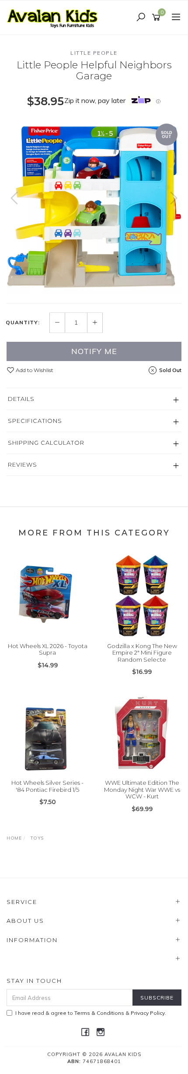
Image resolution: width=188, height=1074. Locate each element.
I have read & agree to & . (90, 1013)
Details (21, 398)
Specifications (35, 420)
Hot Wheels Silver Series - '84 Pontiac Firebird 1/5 (47, 786)
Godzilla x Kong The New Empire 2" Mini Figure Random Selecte (142, 652)
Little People (94, 53)
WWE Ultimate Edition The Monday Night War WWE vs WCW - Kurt (142, 789)
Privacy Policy (148, 1013)
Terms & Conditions (99, 1013)
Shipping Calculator (46, 442)
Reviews (22, 464)
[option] (94, 206)
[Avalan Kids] (55, 17)
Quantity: (23, 322)
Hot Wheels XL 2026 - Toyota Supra (47, 649)
